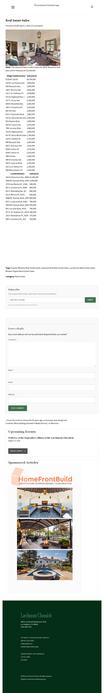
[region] (52, 443)
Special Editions (27, 641)
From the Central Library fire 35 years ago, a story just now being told (37, 420)
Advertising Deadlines (30, 647)
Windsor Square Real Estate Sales (20, 271)
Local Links (25, 657)
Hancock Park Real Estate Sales (55, 268)
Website (11, 394)
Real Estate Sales (17, 20)
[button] (18, 451)
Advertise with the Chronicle (32, 654)
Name (11, 370)
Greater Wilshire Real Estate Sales (26, 268)
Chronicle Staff (12, 25)
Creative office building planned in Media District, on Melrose (32, 423)
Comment (12, 339)
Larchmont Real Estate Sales (82, 268)
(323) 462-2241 (26, 627)
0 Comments (37, 25)
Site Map (24, 660)
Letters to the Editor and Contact (35, 638)
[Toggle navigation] (13, 7)
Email (10, 382)
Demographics (26, 644)
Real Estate (20, 276)
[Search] (92, 6)
